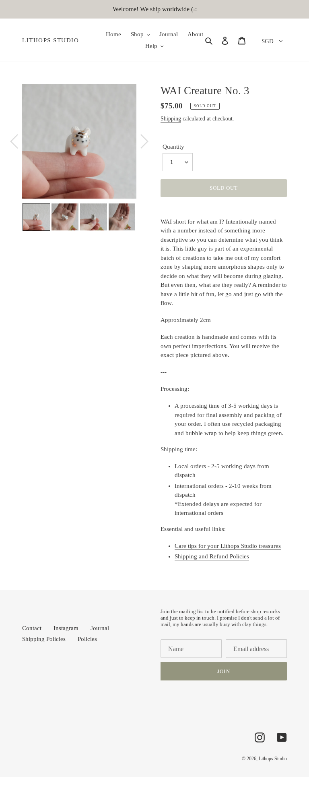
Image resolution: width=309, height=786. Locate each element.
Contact (31, 628)
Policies (87, 639)
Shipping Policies (44, 639)
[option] (79, 141)
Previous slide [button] (16, 217)
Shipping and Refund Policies (212, 556)
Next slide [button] (142, 217)
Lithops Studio (50, 40)
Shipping (171, 119)
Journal (100, 628)
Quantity (173, 146)
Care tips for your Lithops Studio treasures (228, 546)
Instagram (66, 628)
